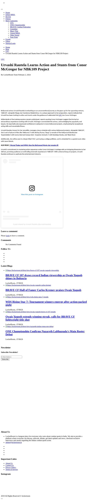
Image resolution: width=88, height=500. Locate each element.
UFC (12, 23)
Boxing (8, 17)
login (8, 236)
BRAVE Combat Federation (20, 27)
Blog (7, 49)
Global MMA (15, 33)
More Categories (12, 21)
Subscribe (5, 359)
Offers (8, 41)
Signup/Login (10, 43)
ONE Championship (17, 25)
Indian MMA (10, 15)
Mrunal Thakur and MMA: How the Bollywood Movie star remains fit (34, 145)
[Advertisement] (44, 92)
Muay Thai (14, 31)
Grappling (13, 29)
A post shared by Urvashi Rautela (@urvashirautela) (32, 224)
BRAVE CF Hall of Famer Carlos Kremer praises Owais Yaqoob (43, 290)
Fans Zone (14, 37)
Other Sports (14, 35)
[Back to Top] (2, 498)
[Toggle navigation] (2, 9)
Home (8, 13)
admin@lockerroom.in (14, 442)
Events (8, 39)
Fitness (8, 19)
